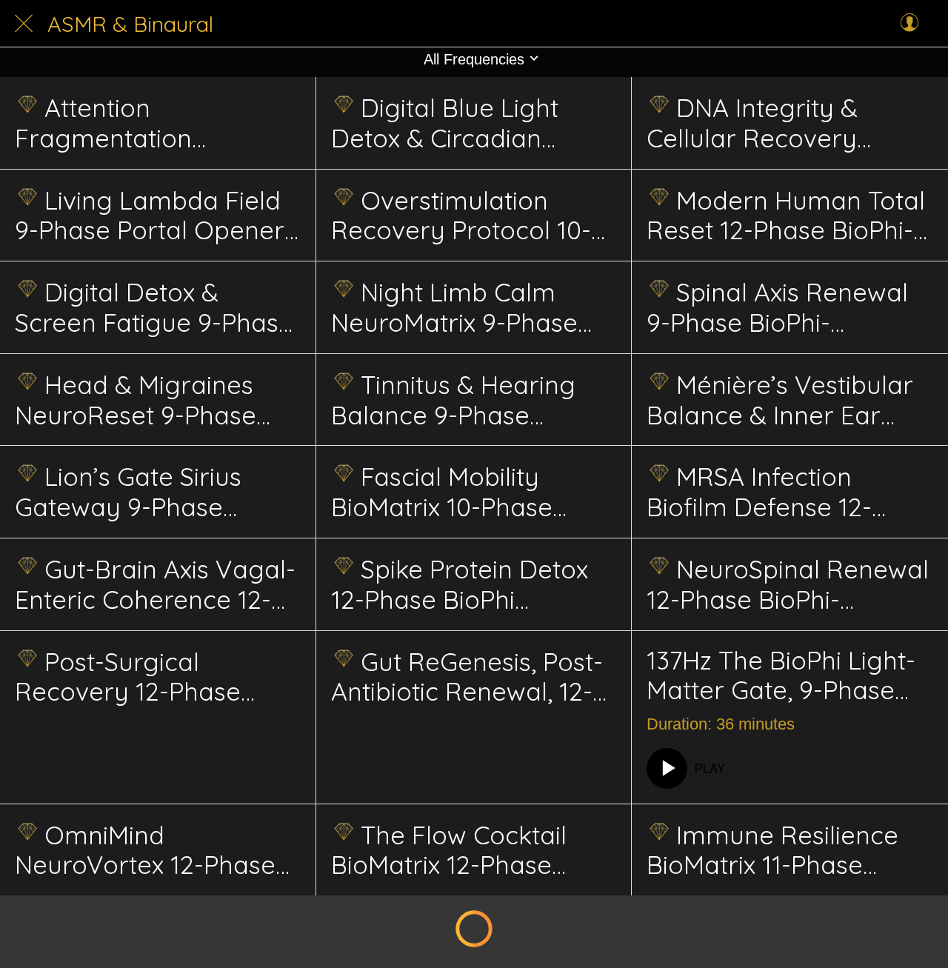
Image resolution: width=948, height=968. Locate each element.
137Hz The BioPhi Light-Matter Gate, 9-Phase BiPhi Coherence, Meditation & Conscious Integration (783, 676)
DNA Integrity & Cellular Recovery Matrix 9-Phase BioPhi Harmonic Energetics (773, 123)
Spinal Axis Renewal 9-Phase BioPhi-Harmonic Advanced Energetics (777, 307)
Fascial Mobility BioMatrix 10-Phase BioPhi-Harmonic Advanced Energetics (455, 492)
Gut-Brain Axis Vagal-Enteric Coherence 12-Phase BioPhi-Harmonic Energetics (155, 584)
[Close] (24, 24)
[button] (474, 59)
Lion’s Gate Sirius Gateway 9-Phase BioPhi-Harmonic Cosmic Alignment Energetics (128, 492)
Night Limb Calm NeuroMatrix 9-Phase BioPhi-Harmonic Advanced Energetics (455, 307)
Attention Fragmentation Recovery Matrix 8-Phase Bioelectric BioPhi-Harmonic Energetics (126, 123)
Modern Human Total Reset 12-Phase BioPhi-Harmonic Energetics (786, 215)
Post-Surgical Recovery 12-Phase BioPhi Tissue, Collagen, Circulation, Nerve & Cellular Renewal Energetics (151, 677)
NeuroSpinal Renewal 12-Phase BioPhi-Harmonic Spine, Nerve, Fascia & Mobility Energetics (788, 584)
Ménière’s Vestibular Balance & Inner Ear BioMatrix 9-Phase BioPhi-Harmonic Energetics (780, 400)
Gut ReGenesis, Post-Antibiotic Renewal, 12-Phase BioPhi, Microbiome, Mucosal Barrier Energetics (467, 677)
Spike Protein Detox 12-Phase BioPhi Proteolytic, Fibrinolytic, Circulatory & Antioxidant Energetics (466, 584)
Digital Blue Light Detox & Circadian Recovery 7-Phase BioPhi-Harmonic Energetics (444, 123)
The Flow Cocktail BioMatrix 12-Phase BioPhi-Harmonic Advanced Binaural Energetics (449, 850)
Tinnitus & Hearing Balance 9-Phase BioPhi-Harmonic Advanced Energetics (455, 400)
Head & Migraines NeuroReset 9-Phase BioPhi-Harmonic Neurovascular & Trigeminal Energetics (141, 400)
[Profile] (909, 23)
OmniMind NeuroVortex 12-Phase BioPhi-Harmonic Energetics (145, 850)
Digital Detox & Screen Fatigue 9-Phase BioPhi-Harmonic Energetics (154, 307)
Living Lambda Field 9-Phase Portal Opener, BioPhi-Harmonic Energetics (152, 215)
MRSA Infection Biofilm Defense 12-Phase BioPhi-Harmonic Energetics (785, 492)
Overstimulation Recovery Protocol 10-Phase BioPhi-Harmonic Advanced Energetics (469, 215)
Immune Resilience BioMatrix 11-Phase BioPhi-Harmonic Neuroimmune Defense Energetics (784, 850)
